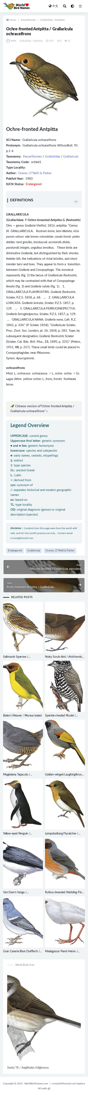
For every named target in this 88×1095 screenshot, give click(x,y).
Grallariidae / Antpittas (52, 20)
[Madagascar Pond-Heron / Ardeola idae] (65, 922)
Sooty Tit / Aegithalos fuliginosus (28, 1067)
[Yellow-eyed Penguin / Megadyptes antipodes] (23, 804)
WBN (13, 41)
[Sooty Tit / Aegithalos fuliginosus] (44, 1017)
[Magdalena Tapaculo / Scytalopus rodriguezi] (23, 745)
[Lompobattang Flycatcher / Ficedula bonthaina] (65, 804)
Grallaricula (70, 156)
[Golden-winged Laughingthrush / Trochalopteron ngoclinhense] (65, 745)
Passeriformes (28, 20)
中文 (55, 6)
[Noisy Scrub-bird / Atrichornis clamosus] (65, 627)
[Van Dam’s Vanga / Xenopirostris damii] (23, 863)
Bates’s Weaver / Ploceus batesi (22, 715)
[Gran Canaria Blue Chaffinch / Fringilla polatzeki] (23, 922)
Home (13, 20)
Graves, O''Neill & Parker (35, 173)
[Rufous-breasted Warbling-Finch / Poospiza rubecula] (65, 863)
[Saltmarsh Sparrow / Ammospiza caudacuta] (23, 627)
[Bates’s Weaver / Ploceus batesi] (23, 686)
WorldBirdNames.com (36, 1083)
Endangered (15, 550)
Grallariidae (52, 156)
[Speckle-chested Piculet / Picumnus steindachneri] (65, 686)
